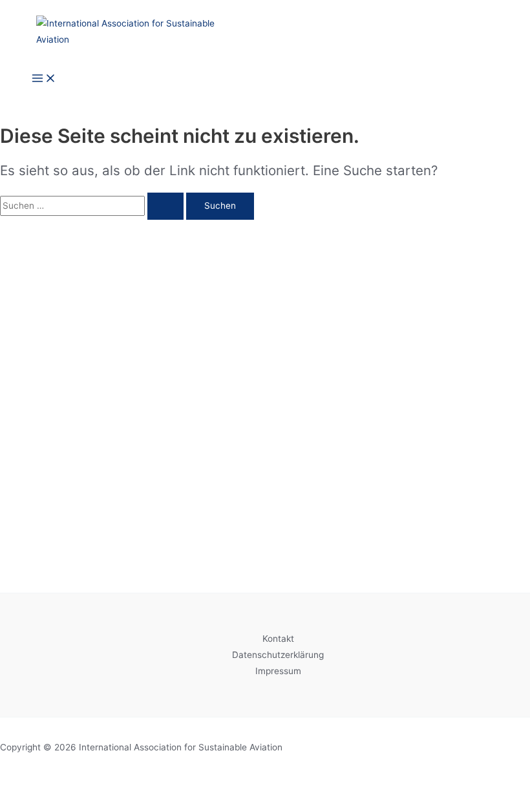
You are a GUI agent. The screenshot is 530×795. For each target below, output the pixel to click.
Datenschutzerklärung (278, 655)
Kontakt (278, 638)
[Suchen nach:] (93, 205)
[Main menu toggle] (44, 79)
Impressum (278, 671)
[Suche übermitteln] (165, 206)
